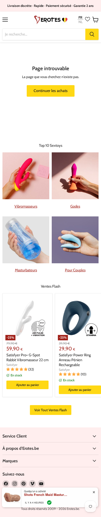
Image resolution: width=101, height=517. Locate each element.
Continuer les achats (51, 90)
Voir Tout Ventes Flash (50, 410)
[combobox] (43, 34)
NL (80, 22)
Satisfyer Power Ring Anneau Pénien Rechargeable (75, 360)
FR (80, 17)
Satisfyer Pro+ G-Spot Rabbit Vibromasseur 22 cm (27, 357)
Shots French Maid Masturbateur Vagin (46, 495)
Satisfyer (11, 365)
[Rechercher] (92, 34)
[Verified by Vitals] (49, 502)
